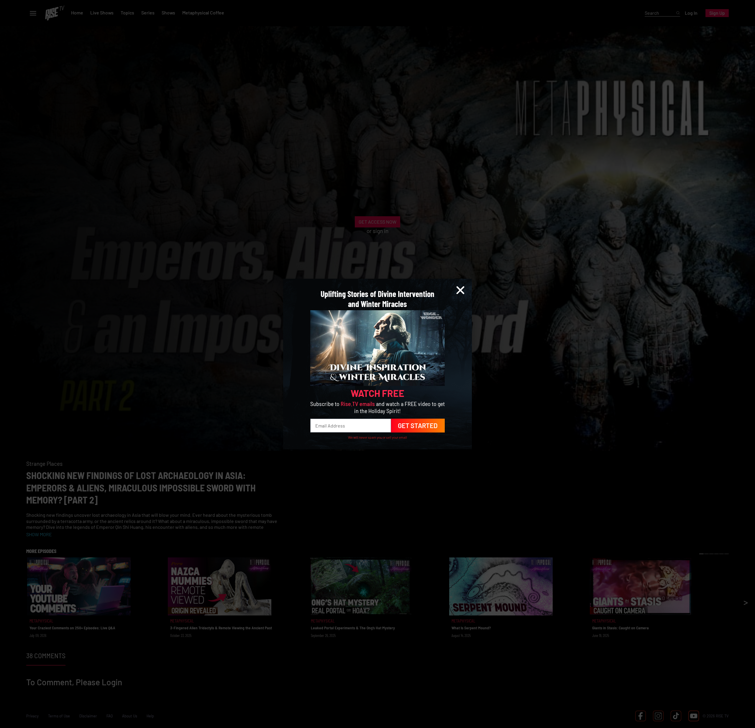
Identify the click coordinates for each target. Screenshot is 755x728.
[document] (377, 364)
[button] (460, 290)
